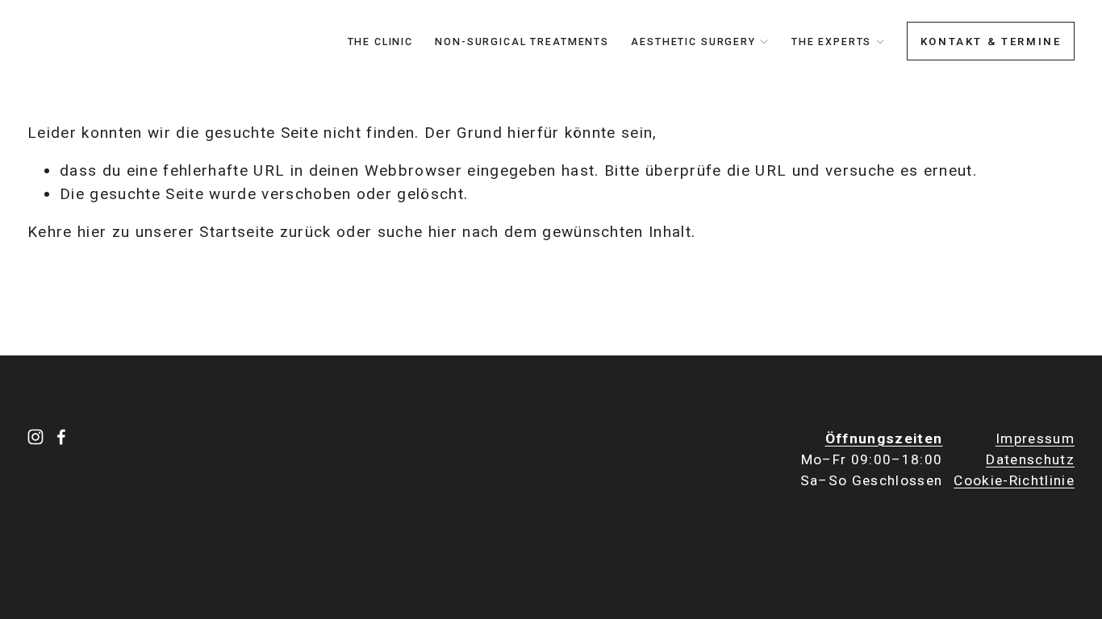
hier (91, 231)
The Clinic (381, 42)
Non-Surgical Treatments (522, 42)
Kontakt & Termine (991, 41)
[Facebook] (61, 437)
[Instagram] (35, 437)
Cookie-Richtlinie (1014, 480)
